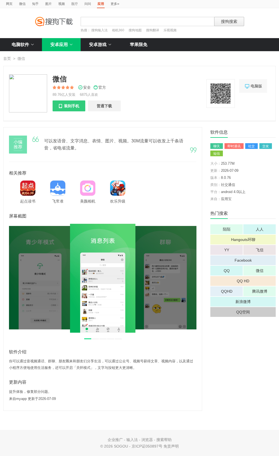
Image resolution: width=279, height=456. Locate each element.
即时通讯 (234, 146)
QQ (227, 270)
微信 (22, 4)
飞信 (259, 250)
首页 (7, 58)
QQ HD (243, 281)
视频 (61, 4)
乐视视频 (170, 30)
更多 (115, 3)
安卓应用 (59, 44)
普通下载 (104, 106)
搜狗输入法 (99, 30)
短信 (216, 153)
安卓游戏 (98, 44)
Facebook (243, 260)
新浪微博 (243, 301)
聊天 (216, 146)
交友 (265, 146)
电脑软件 (20, 44)
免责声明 (171, 446)
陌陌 (227, 229)
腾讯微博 (259, 291)
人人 (259, 229)
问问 (87, 4)
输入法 (132, 439)
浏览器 (147, 439)
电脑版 (253, 86)
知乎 (35, 4)
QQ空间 (243, 312)
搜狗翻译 (152, 30)
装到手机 (69, 106)
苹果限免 (138, 44)
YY (226, 250)
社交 (251, 146)
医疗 (74, 4)
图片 (48, 4)
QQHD (226, 291)
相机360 (118, 30)
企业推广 (115, 439)
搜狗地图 (135, 30)
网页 (9, 4)
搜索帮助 (164, 439)
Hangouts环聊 (243, 239)
